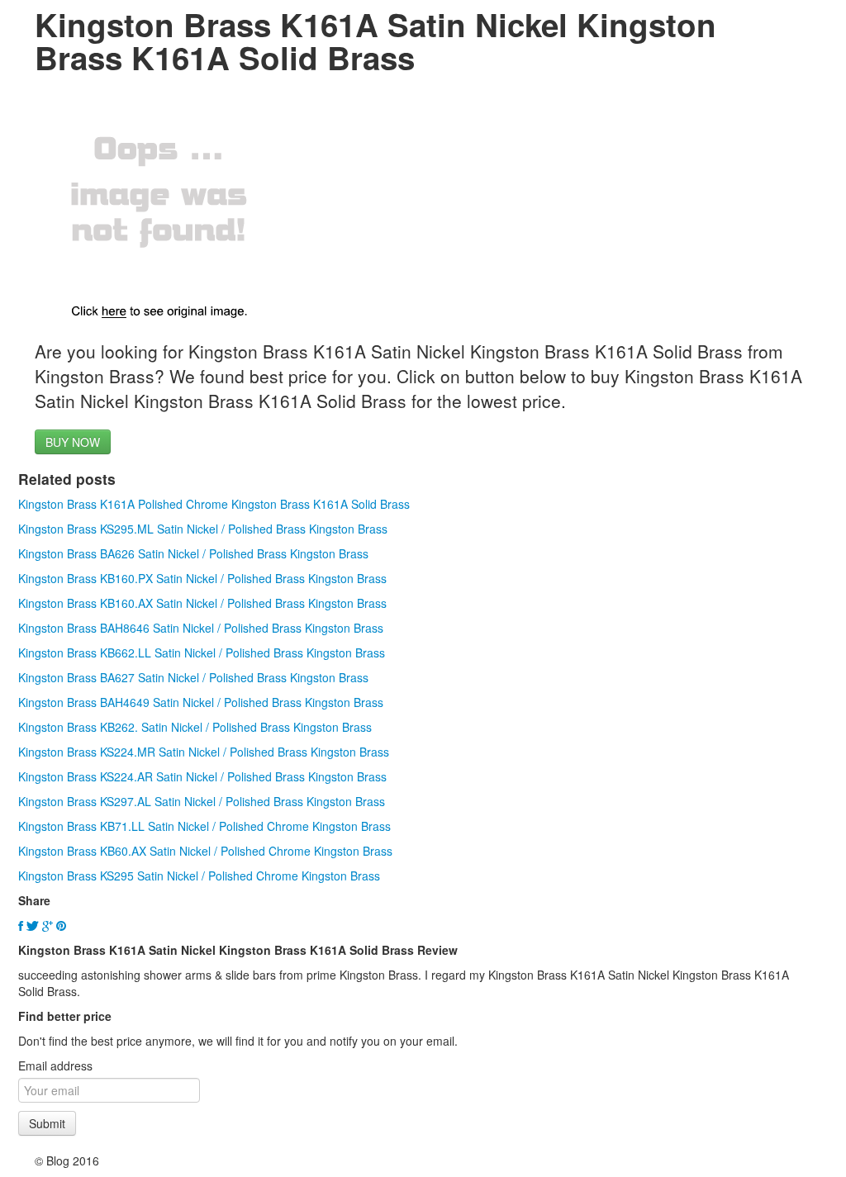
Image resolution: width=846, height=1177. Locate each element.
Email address (55, 1065)
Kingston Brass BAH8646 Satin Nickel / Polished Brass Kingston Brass (200, 627)
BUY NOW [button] (72, 442)
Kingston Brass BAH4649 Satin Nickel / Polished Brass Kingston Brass (200, 702)
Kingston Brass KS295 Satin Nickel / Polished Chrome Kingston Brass (199, 875)
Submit (47, 1123)
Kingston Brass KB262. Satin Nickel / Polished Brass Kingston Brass (195, 727)
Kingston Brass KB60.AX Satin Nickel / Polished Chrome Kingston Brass (205, 850)
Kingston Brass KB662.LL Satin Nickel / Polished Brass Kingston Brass (201, 652)
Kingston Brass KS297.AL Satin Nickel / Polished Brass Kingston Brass (201, 801)
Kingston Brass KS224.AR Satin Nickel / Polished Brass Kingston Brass (202, 776)
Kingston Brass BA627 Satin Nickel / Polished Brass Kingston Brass (193, 677)
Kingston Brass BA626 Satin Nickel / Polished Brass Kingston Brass (193, 553)
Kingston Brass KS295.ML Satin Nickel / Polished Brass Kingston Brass (202, 528)
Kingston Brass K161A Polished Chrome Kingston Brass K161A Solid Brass (214, 504)
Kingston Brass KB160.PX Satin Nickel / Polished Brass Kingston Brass (202, 578)
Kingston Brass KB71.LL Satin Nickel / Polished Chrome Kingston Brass (204, 826)
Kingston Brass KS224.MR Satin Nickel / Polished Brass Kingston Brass (203, 751)
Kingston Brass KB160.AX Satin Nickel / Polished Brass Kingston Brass (202, 603)
